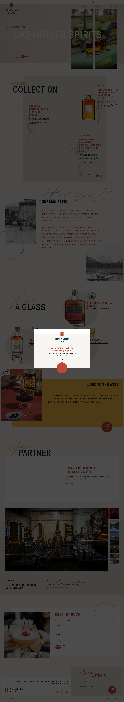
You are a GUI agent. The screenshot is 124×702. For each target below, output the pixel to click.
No (62, 359)
